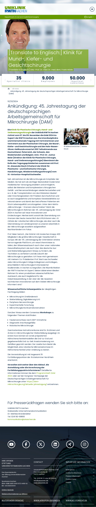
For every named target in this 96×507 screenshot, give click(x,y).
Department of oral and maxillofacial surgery (22, 17)
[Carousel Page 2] (1, 37)
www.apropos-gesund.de (47, 500)
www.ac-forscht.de (76, 500)
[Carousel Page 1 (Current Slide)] (1, 35)
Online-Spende (8, 490)
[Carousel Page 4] (1, 40)
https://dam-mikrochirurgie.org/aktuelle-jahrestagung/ (27, 383)
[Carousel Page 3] (1, 38)
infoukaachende (41, 480)
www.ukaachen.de (41, 483)
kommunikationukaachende (22, 419)
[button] (5, 80)
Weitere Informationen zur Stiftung (14, 494)
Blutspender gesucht (13, 500)
